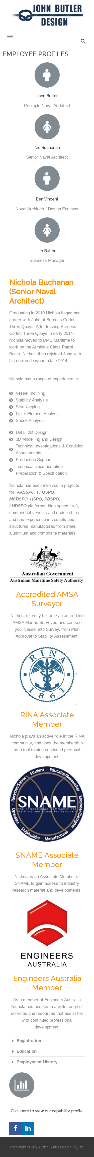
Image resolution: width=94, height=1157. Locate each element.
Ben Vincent (47, 199)
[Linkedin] (28, 1128)
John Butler (47, 95)
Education (27, 1051)
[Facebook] (15, 1128)
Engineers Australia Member (47, 983)
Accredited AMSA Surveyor (47, 599)
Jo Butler (47, 250)
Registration (29, 1040)
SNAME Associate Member (47, 860)
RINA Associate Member (47, 719)
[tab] (47, 1041)
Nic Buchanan (47, 147)
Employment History (37, 1062)
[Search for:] (47, 33)
